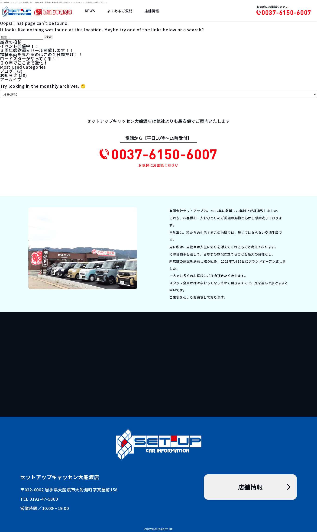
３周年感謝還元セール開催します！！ (37, 50)
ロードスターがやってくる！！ (30, 58)
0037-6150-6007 (286, 12)
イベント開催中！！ (19, 46)
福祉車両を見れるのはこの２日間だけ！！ (41, 54)
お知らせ (8, 75)
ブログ (6, 71)
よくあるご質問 (120, 10)
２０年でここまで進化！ (24, 63)
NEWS (90, 10)
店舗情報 (152, 10)
